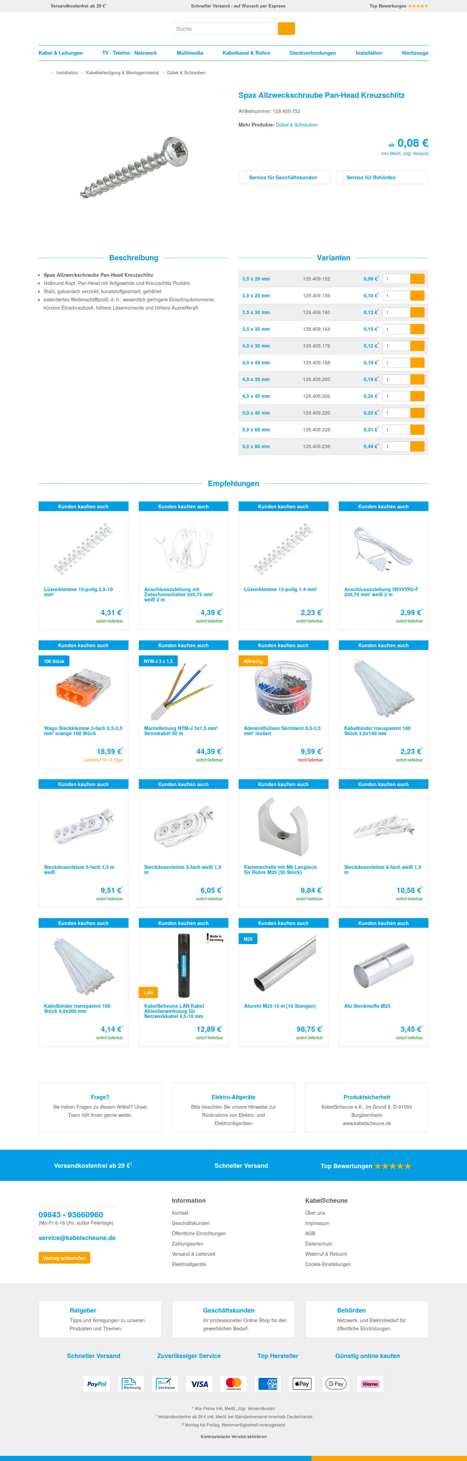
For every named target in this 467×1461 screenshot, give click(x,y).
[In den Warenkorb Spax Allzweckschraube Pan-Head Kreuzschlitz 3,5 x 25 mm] (417, 295)
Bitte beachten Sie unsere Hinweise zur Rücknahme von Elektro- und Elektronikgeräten (233, 1114)
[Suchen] (286, 28)
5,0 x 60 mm (256, 429)
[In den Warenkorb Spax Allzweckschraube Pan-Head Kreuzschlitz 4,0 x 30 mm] (417, 346)
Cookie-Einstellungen (328, 1264)
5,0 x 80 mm (256, 446)
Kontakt (180, 1212)
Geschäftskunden (191, 1222)
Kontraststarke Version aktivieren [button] (234, 1436)
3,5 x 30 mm (256, 312)
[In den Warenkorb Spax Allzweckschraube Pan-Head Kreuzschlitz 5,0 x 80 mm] (417, 446)
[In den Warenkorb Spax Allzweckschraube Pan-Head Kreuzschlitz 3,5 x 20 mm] (417, 279)
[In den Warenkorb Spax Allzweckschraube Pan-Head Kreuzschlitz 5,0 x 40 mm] (417, 413)
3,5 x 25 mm (256, 295)
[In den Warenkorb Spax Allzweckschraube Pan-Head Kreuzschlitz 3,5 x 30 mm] (417, 312)
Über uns (315, 1212)
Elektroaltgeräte (189, 1264)
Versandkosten (261, 1408)
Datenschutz (318, 1243)
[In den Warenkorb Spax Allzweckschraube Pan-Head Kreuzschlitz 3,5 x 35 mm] (417, 329)
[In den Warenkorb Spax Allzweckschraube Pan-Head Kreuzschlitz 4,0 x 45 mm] (417, 362)
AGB (310, 1233)
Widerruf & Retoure (326, 1253)
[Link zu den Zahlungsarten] (233, 1386)
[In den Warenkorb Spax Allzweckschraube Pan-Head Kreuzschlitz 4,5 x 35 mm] (417, 379)
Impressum (317, 1222)
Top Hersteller (277, 1356)
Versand (420, 153)
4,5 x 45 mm (256, 395)
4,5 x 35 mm (256, 379)
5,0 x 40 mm (256, 412)
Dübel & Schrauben (297, 124)
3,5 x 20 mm (256, 278)
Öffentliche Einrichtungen (199, 1233)
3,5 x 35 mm (256, 328)
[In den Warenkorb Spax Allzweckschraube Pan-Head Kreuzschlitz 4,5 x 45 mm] (417, 396)
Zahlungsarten (187, 1243)
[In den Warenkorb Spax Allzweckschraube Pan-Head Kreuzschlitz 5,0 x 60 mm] (417, 430)
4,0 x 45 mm (256, 362)
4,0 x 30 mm (256, 345)
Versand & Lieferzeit (193, 1253)
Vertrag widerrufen (64, 1257)
